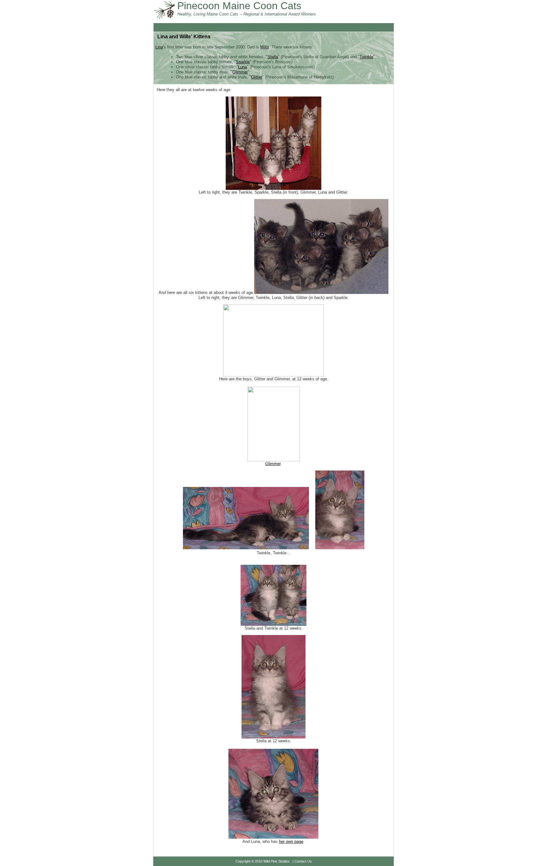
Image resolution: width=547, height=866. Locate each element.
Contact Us (303, 861)
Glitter (256, 77)
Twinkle (366, 56)
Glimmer (240, 72)
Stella (272, 56)
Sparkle (243, 61)
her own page (291, 841)
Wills (264, 47)
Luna (242, 67)
